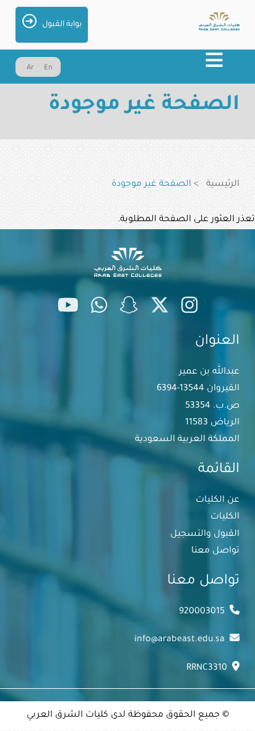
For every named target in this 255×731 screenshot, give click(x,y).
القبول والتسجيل (205, 535)
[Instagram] (189, 307)
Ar (30, 68)
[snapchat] (128, 307)
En (48, 68)
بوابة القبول (62, 24)
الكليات (225, 517)
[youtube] (68, 307)
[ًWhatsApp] (99, 307)
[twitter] (159, 307)
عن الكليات (218, 501)
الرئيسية (223, 185)
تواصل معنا (215, 551)
